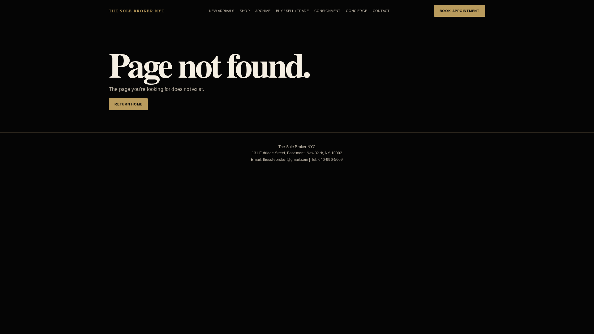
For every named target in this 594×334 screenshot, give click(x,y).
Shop (245, 11)
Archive (262, 11)
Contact (381, 11)
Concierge (356, 11)
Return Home (128, 104)
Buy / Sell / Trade (292, 11)
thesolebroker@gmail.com (285, 159)
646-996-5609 (330, 159)
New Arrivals (221, 11)
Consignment (327, 11)
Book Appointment (460, 11)
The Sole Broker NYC (137, 11)
